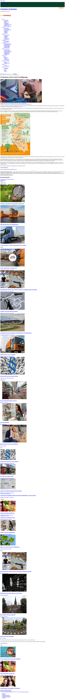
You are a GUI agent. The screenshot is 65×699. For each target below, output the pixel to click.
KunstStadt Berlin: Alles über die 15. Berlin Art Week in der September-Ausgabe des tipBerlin (18, 289)
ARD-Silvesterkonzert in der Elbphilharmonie (9, 224)
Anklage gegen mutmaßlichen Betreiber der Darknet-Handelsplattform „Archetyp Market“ (18, 495)
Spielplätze (5, 37)
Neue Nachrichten (7, 61)
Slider (30, 104)
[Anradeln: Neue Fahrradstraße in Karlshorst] (12, 309)
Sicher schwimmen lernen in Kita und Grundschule (10, 658)
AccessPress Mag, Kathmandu (23, 691)
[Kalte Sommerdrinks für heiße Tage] (8, 511)
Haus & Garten (6, 39)
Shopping (3, 42)
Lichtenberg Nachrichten (8, 9)
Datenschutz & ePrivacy (6, 695)
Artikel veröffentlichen (5, 3)
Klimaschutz (6, 57)
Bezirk (3, 27)
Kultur (3, 64)
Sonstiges (5, 54)
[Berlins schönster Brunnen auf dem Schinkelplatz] (14, 634)
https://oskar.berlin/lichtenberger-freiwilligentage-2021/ (8, 169)
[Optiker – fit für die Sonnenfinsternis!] (14, 420)
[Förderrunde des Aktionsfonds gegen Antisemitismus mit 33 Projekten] (14, 591)
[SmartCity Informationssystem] (61, 8)
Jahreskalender (6, 23)
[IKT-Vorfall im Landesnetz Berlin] (8, 474)
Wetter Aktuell (6, 21)
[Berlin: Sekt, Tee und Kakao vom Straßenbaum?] (8, 545)
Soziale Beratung (6, 63)
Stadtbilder (5, 31)
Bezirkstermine (6, 22)
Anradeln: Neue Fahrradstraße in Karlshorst (9, 311)
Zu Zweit (5, 71)
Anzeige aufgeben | (5, 4)
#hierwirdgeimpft (3, 180)
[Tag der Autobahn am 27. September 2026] (12, 266)
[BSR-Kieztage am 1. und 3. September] (12, 352)
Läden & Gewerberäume (8, 51)
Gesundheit (6, 67)
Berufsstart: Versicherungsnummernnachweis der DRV (11, 490)
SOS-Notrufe (6, 20)
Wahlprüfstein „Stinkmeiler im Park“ (7, 517)
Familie (5, 70)
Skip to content (2, 0)
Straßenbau (6, 36)
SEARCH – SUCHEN (7, 26)
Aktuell (3, 19)
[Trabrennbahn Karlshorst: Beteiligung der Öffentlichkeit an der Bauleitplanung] (12, 331)
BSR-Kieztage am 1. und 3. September (7, 354)
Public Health (6, 68)
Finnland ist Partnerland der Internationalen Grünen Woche (12, 203)
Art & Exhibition (6, 66)
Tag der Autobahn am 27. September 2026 (8, 268)
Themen (3, 55)
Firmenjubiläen (6, 41)
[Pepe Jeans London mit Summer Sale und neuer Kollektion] (14, 442)
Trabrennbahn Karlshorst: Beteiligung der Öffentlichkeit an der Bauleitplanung (16, 332)
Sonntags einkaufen (7, 46)
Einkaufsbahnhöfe (7, 45)
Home (1, 74)
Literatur (5, 65)
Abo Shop (3, 697)
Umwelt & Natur (6, 38)
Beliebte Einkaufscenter (7, 44)
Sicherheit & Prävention (7, 24)
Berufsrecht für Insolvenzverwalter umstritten (9, 376)
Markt (3, 48)
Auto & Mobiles (6, 59)
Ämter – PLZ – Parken (7, 29)
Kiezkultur (5, 33)
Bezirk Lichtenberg (21, 104)
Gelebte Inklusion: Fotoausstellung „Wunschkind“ (10, 688)
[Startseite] (2, 18)
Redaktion (1, 104)
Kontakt (3, 693)
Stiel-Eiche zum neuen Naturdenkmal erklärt (7, 179)
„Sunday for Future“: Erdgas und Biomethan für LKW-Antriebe (13, 245)
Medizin (5, 58)
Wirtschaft (3, 40)
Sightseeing (6, 32)
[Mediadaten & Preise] (3, 643)
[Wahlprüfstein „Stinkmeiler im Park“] (4, 515)
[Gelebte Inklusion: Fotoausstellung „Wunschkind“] (8, 686)
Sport (5, 69)
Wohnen (5, 62)
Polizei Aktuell (6, 30)
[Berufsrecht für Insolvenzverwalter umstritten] (12, 374)
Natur (5, 56)
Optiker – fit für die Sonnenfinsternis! (7, 532)
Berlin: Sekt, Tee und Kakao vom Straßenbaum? (10, 547)
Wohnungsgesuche (7, 50)
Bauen (3, 34)
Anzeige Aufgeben (7, 49)
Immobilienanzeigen (7, 52)
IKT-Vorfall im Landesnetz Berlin (6, 476)
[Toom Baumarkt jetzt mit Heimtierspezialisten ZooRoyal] (14, 398)
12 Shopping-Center (7, 43)
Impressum (4, 694)
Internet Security (6, 25)
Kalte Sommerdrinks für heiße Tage (7, 513)
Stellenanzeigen (6, 53)
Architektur (6, 35)
